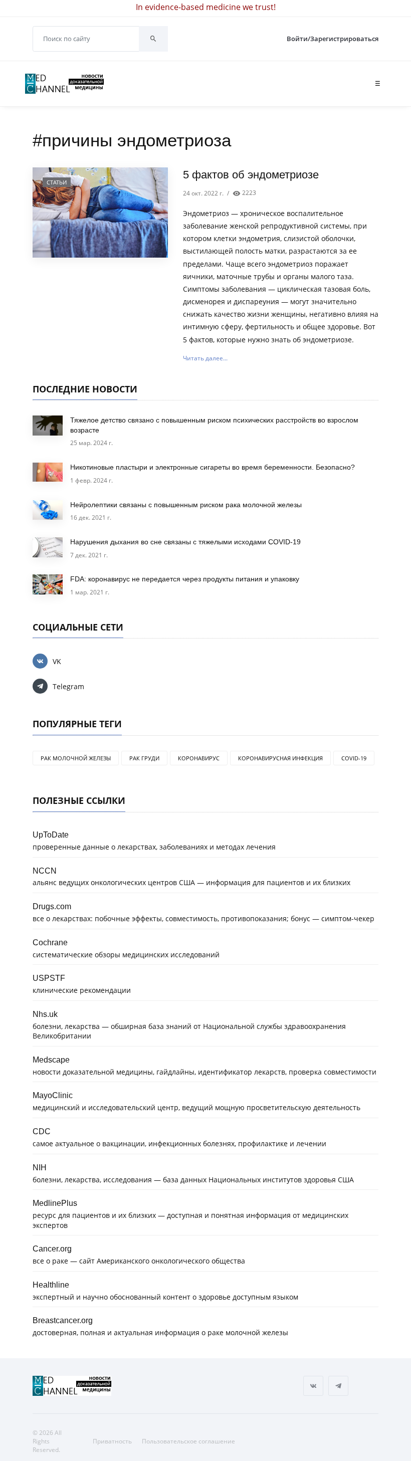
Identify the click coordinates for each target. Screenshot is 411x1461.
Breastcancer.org (63, 1320)
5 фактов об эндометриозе (251, 174)
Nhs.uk (45, 1013)
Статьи (57, 182)
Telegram (68, 686)
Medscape (51, 1059)
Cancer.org (52, 1248)
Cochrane (50, 942)
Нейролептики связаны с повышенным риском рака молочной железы (186, 505)
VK (57, 661)
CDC (42, 1131)
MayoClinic (53, 1095)
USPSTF (49, 977)
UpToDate (51, 834)
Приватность (112, 1441)
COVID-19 (353, 758)
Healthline (51, 1284)
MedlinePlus (55, 1202)
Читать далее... (205, 358)
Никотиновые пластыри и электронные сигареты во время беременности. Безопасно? (212, 467)
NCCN (45, 870)
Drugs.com (52, 906)
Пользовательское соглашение (188, 1441)
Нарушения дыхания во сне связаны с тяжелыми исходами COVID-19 (185, 542)
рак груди (144, 758)
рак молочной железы (76, 758)
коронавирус (199, 758)
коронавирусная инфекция (280, 758)
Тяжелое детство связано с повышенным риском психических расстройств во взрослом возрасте (214, 425)
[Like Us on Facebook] (313, 1386)
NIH (40, 1167)
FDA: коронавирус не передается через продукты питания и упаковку (184, 579)
